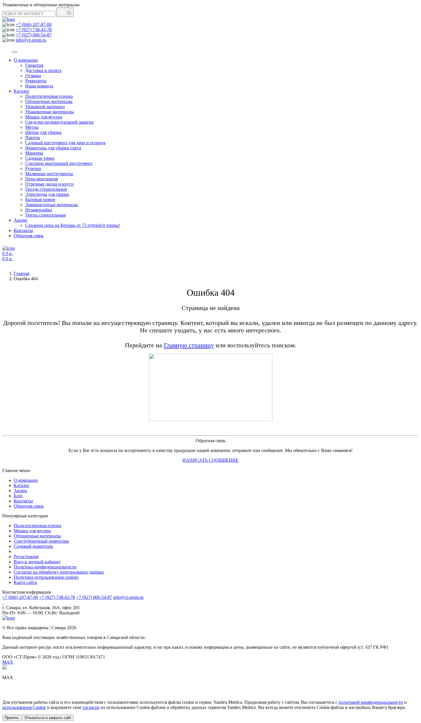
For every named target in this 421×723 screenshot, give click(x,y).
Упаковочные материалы (49, 111)
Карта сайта (25, 582)
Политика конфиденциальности (45, 566)
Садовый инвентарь (33, 546)
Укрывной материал (45, 106)
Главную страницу (189, 345)
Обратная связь (29, 235)
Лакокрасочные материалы (51, 204)
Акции (20, 220)
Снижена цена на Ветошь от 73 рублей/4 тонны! (72, 225)
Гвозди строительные (46, 189)
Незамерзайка (38, 209)
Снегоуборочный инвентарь (41, 541)
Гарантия (34, 65)
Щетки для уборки (43, 132)
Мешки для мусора (43, 116)
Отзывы (33, 75)
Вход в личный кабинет (37, 561)
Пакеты (32, 137)
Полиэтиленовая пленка (49, 96)
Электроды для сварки (47, 194)
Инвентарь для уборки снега (53, 147)
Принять (12, 718)
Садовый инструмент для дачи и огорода (65, 142)
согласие (90, 707)
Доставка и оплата (43, 70)
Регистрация (26, 556)
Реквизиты (35, 80)
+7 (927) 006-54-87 (34, 34)
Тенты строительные (45, 215)
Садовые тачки (39, 158)
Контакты (23, 230)
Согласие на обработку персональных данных (59, 572)
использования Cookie (24, 707)
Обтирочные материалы (48, 101)
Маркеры (34, 153)
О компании (26, 60)
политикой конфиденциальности (371, 702)
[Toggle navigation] (15, 52)
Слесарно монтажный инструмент (59, 163)
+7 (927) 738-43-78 (34, 29)
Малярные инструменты (49, 173)
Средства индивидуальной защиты (59, 122)
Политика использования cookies (46, 577)
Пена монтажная (41, 178)
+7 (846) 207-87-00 (34, 24)
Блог (18, 495)
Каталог (21, 91)
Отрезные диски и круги (49, 184)
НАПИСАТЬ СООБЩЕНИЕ (210, 460)
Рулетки (33, 168)
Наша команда (39, 85)
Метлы (32, 127)
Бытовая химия (40, 199)
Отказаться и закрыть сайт (48, 718)
